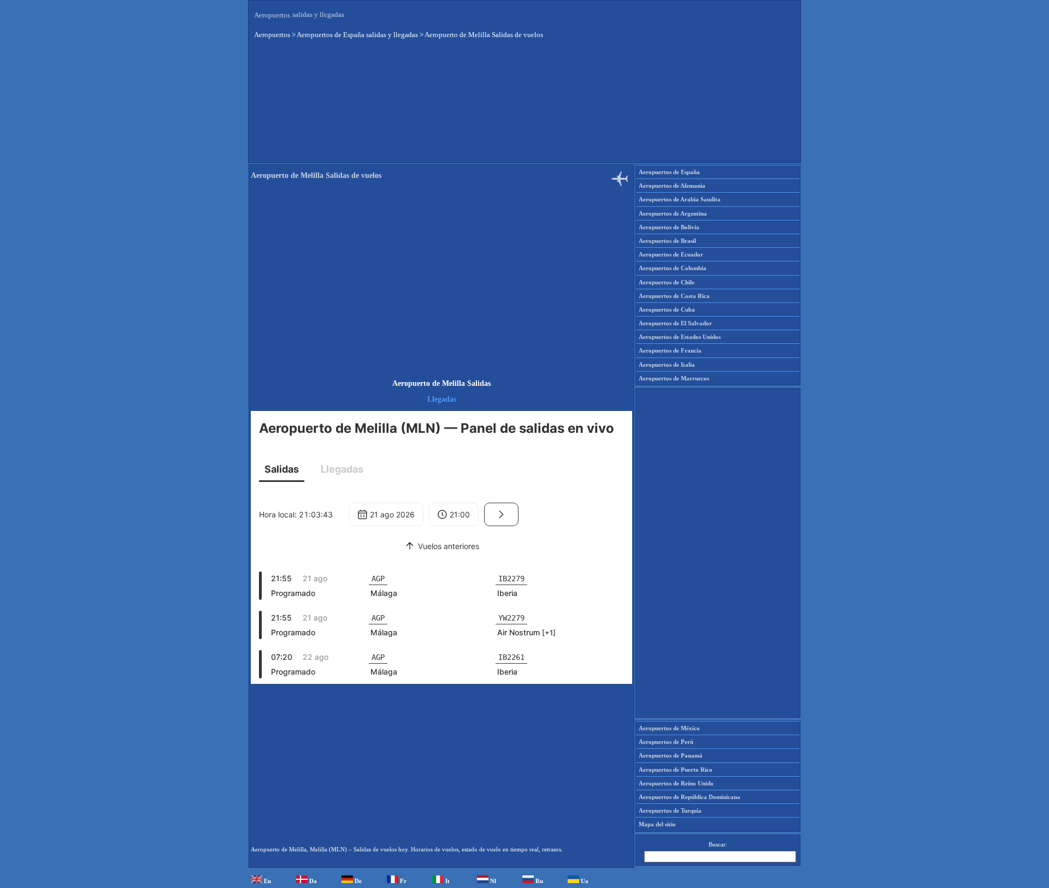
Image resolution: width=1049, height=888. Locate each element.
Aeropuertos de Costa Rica (674, 296)
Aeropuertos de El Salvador (675, 323)
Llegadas (441, 399)
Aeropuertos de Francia (670, 350)
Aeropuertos (272, 15)
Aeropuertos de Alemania (672, 185)
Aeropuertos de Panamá (671, 755)
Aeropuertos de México (669, 728)
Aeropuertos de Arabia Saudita (680, 199)
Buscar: (718, 844)
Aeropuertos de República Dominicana (689, 797)
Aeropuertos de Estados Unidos (680, 336)
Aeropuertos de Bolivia (669, 227)
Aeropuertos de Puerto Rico (675, 769)
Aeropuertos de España (669, 172)
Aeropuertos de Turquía (670, 810)
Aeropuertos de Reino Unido (676, 783)
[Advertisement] (524, 108)
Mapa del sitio (657, 824)
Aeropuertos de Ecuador (671, 254)
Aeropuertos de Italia (667, 364)
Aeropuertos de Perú (666, 741)
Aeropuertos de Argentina (673, 213)
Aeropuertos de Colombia (672, 268)
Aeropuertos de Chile (666, 282)
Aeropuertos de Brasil (667, 240)
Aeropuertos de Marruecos (674, 378)
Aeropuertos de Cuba (667, 309)
